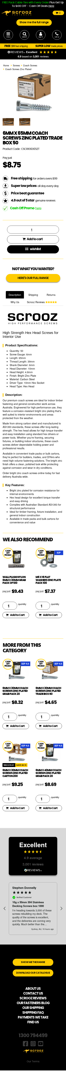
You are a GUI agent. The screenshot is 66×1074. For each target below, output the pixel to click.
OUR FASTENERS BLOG (33, 1003)
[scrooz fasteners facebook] (25, 1043)
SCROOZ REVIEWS (33, 998)
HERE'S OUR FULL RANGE (33, 277)
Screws (16, 65)
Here (51, 6)
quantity (22, 604)
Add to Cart (17, 615)
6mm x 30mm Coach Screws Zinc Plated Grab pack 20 (15, 691)
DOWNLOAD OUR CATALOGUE (33, 973)
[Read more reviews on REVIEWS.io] (33, 870)
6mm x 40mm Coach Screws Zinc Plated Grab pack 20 (48, 773)
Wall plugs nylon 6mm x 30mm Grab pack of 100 (14, 580)
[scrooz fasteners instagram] (33, 1043)
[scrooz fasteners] (16, 13)
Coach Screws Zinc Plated (18, 69)
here (38, 208)
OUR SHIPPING (33, 1008)
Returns (51, 295)
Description (15, 295)
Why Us (15, 302)
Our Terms (33, 1061)
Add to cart (34, 239)
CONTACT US (33, 993)
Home (6, 65)
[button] (5, 908)
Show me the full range (34, 22)
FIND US (33, 1022)
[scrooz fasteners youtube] (40, 1043)
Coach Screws (30, 65)
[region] (33, 908)
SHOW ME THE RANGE (33, 962)
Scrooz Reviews (36, 302)
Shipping (33, 295)
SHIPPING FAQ (33, 1012)
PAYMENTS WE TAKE (33, 1017)
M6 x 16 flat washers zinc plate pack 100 (48, 580)
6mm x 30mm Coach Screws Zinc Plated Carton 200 (15, 773)
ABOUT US (33, 988)
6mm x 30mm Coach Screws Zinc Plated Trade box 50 (48, 691)
